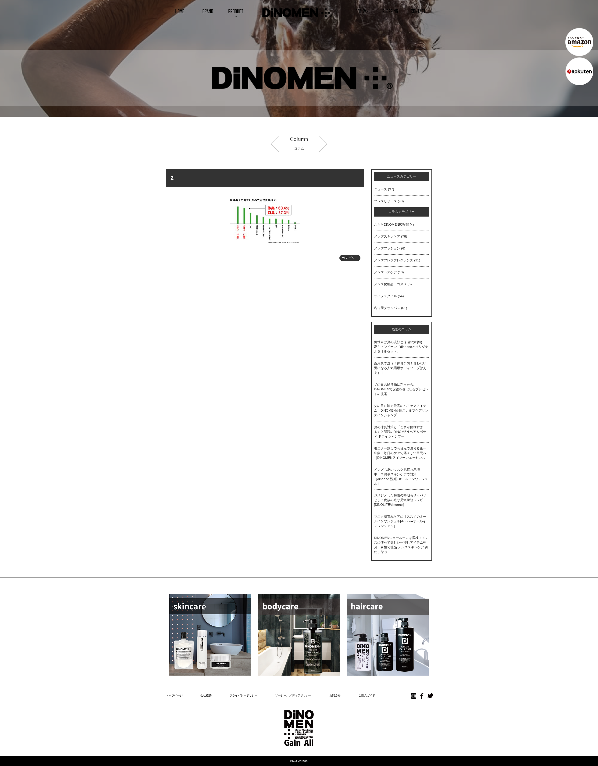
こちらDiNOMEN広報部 (391, 224)
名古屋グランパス (387, 308)
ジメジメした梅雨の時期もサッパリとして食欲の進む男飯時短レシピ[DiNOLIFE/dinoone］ (400, 499)
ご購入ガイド (366, 695)
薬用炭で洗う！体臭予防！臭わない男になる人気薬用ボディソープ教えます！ (400, 367)
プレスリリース (385, 201)
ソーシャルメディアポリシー (293, 695)
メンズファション (387, 248)
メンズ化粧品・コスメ (390, 284)
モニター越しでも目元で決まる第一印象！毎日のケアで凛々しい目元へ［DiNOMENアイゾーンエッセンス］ (401, 453)
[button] (236, 11)
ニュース (380, 189)
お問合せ (335, 695)
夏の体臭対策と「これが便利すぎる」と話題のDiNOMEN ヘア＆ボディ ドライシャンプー (400, 431)
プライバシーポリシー (243, 695)
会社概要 (206, 695)
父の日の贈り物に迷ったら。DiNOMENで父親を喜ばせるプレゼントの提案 (401, 389)
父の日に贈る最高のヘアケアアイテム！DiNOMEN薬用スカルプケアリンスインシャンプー (401, 410)
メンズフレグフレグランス (393, 260)
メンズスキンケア (387, 236)
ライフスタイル (385, 296)
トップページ (174, 695)
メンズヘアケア (385, 272)
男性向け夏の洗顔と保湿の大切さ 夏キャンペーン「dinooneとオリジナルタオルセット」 (401, 346)
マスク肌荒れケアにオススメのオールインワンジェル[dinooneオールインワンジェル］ (400, 521)
